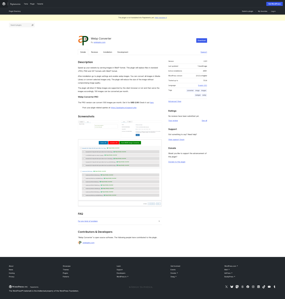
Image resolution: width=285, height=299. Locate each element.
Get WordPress (274, 4)
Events (173, 270)
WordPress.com (231, 266)
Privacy (11, 277)
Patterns (66, 277)
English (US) (202, 85)
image (197, 90)
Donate (174, 273)
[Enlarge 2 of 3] (159, 123)
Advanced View (174, 101)
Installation (107, 52)
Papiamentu (34, 287)
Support (204, 52)
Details (83, 52)
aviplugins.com (99, 42)
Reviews (94, 52)
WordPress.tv (122, 277)
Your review (173, 120)
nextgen (198, 95)
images (203, 90)
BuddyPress (229, 277)
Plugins (65, 273)
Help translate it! (161, 18)
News (11, 270)
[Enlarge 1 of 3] (116, 123)
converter (190, 90)
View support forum (176, 139)
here (152, 102)
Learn (119, 266)
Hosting (12, 273)
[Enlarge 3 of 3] (159, 142)
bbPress (228, 273)
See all (204, 120)
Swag (174, 277)
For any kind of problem (88, 221)
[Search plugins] (32, 25)
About (11, 266)
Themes (66, 270)
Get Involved (175, 266)
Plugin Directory (15, 11)
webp (204, 95)
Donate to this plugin (176, 162)
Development (122, 52)
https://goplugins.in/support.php (123, 108)
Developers (121, 273)
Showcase (66, 266)
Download (202, 40)
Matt (227, 270)
